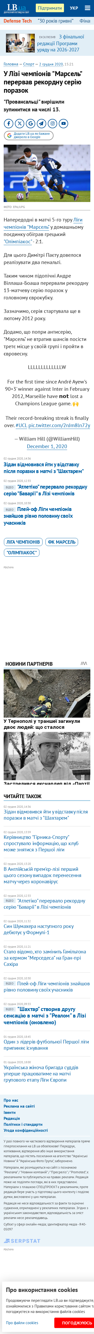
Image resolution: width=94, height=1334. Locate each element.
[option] (47, 43)
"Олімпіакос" (18, 241)
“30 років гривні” (55, 21)
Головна (11, 63)
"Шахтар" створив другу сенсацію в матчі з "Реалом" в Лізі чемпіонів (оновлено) (45, 1015)
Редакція (12, 1118)
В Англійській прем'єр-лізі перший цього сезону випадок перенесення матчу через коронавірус (42, 875)
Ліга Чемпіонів (23, 542)
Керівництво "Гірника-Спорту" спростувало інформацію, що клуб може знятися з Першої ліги (41, 843)
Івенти (10, 1112)
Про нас (11, 1100)
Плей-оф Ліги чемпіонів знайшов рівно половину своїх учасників (38, 516)
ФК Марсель (61, 542)
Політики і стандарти (23, 1124)
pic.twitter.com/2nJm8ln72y (59, 425)
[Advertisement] (47, 606)
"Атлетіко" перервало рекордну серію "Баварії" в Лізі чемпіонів (45, 490)
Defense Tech (18, 21)
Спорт (28, 63)
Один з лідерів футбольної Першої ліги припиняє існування (46, 1044)
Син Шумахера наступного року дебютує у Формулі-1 (38, 929)
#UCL (21, 425)
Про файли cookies (22, 1322)
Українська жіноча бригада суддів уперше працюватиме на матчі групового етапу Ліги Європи (41, 1073)
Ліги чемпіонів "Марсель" (43, 223)
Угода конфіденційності (26, 1130)
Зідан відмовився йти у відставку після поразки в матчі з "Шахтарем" (44, 468)
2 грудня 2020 (51, 64)
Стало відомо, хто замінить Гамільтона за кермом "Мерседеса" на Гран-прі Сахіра (45, 957)
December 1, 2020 (47, 446)
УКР (74, 8)
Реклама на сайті (19, 1106)
